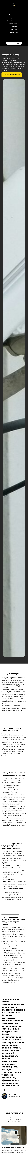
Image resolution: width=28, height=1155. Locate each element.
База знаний (14, 29)
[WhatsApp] (12, 38)
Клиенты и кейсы (14, 23)
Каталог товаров (14, 15)
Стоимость (14, 26)
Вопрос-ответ (14, 32)
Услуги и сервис (14, 18)
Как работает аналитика (14, 21)
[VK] (16, 38)
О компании (14, 12)
